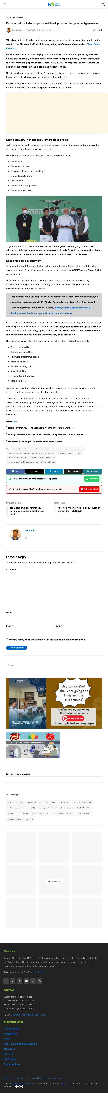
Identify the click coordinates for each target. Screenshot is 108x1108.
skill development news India (21, 808)
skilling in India (16, 802)
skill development (83, 802)
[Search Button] (103, 4)
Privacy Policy (55, 1078)
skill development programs (20, 819)
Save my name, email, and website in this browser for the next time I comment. (47, 639)
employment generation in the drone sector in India (31, 453)
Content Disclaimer (39, 1078)
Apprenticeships (40, 813)
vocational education (18, 813)
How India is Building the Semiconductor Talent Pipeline (35, 441)
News (6, 1039)
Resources (9, 1049)
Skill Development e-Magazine (20, 1044)
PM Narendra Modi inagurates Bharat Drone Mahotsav (31, 462)
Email (10, 626)
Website (60, 626)
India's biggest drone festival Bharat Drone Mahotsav (31, 457)
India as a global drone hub (69, 453)
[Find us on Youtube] (26, 981)
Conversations (11, 1028)
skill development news (64, 813)
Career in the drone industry (49, 449)
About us (6, 1078)
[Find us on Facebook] (6, 981)
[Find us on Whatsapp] (39, 981)
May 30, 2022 (32, 30)
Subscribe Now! (91, 489)
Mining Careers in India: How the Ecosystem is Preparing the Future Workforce (45, 434)
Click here (39, 972)
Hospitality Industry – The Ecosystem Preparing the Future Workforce (41, 427)
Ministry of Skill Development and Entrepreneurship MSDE (64, 808)
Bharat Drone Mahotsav (22, 449)
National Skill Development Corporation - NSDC (49, 802)
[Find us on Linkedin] (33, 981)
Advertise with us (21, 1078)
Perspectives (18, 17)
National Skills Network (22, 1083)
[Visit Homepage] (54, 4)
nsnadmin (18, 30)
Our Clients (9, 1059)
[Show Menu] (4, 4)
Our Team (8, 1054)
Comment (12, 569)
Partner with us (11, 1064)
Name (10, 612)
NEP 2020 (85, 813)
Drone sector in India (74, 449)
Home (8, 17)
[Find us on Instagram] (19, 981)
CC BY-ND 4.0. (65, 1083)
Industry (28, 17)
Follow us (55, 881)
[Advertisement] (57, 113)
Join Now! (93, 478)
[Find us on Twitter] (12, 981)
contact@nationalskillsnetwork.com (30, 1014)
